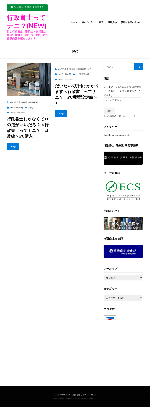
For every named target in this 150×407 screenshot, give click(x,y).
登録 (109, 110)
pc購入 (31, 108)
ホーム (74, 22)
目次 (101, 22)
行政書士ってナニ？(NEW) (84, 394)
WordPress (91, 399)
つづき (13, 147)
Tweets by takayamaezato (117, 134)
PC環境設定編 (82, 74)
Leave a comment (17, 113)
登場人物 (112, 22)
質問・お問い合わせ (131, 22)
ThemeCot (72, 399)
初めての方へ (88, 22)
